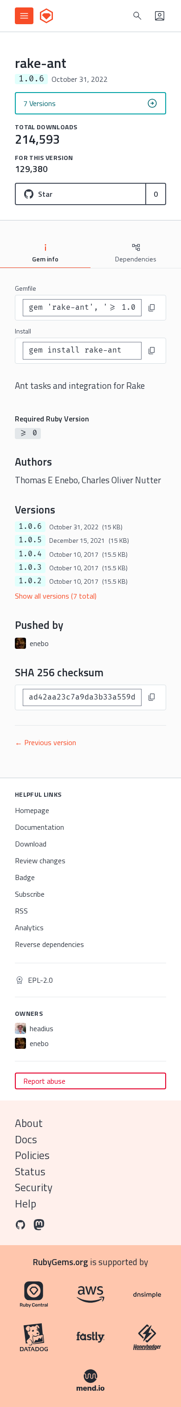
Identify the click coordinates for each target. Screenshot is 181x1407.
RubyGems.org (60, 1261)
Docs (26, 1139)
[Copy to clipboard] (151, 307)
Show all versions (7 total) (56, 595)
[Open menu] (24, 15)
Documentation (39, 827)
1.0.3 (30, 567)
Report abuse (44, 1081)
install (23, 331)
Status (30, 1171)
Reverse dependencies (49, 944)
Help (25, 1203)
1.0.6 (30, 526)
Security (33, 1187)
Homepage (32, 810)
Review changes (40, 860)
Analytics (29, 927)
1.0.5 (30, 540)
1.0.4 (30, 554)
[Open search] (137, 15)
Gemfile (25, 288)
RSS (21, 910)
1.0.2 (30, 581)
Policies (32, 1155)
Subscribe (30, 894)
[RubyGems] (46, 15)
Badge (25, 877)
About (29, 1123)
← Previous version (45, 742)
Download (30, 843)
